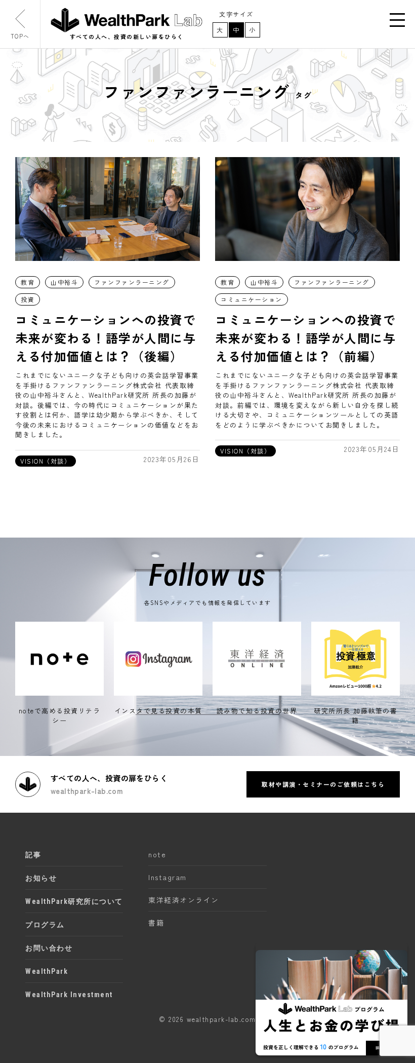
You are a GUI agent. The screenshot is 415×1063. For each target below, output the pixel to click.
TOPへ (20, 36)
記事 (33, 855)
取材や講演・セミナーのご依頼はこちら (323, 784)
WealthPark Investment (69, 995)
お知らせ (41, 878)
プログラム (45, 925)
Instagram (167, 877)
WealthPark (46, 971)
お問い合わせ (48, 948)
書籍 (156, 923)
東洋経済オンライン (183, 900)
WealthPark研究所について (74, 901)
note (157, 854)
